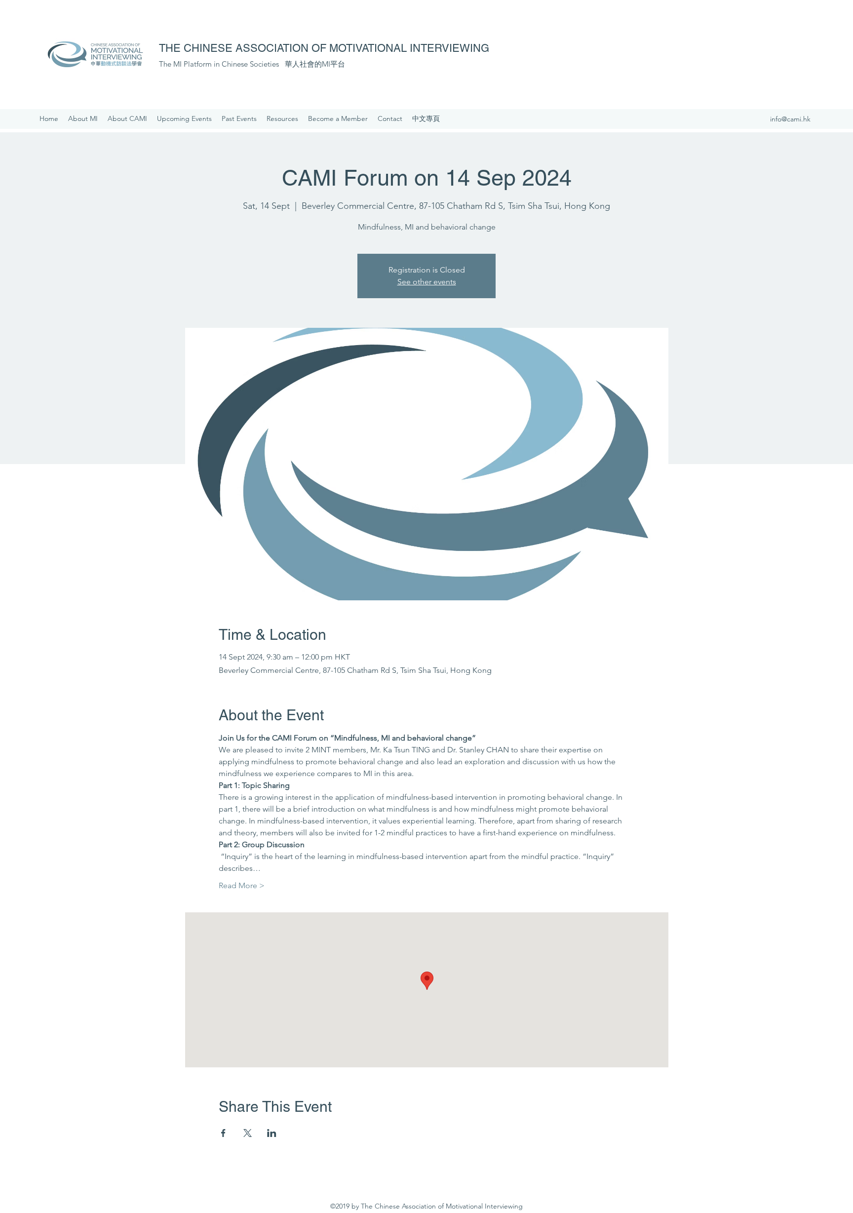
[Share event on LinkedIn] (271, 1133)
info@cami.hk (790, 119)
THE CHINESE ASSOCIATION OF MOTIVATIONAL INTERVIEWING (324, 48)
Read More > (242, 885)
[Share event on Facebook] (223, 1133)
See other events (426, 281)
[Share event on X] (247, 1133)
